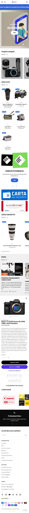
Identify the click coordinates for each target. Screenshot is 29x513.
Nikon (8, 102)
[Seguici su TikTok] (13, 495)
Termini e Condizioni (5, 448)
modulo (5, 489)
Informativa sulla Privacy (6, 455)
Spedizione (3, 450)
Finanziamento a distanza (7, 460)
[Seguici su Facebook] (2, 495)
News (2, 445)
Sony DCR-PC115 (21, 126)
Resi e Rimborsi (4, 453)
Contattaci (3, 443)
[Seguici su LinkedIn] (17, 495)
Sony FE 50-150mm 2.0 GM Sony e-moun (12, 245)
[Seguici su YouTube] (9, 495)
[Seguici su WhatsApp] (20, 495)
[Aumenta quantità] (8, 357)
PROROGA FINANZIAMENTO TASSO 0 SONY (10, 279)
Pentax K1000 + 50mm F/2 (21, 104)
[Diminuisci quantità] (3, 357)
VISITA (14, 32)
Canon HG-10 (8, 147)
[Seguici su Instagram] (6, 495)
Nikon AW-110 (8, 126)
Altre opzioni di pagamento (14, 370)
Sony (21, 125)
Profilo (2, 457)
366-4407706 (9, 486)
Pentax (21, 102)
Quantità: (3, 354)
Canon (8, 146)
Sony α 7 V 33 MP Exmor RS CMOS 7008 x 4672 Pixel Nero (13, 322)
